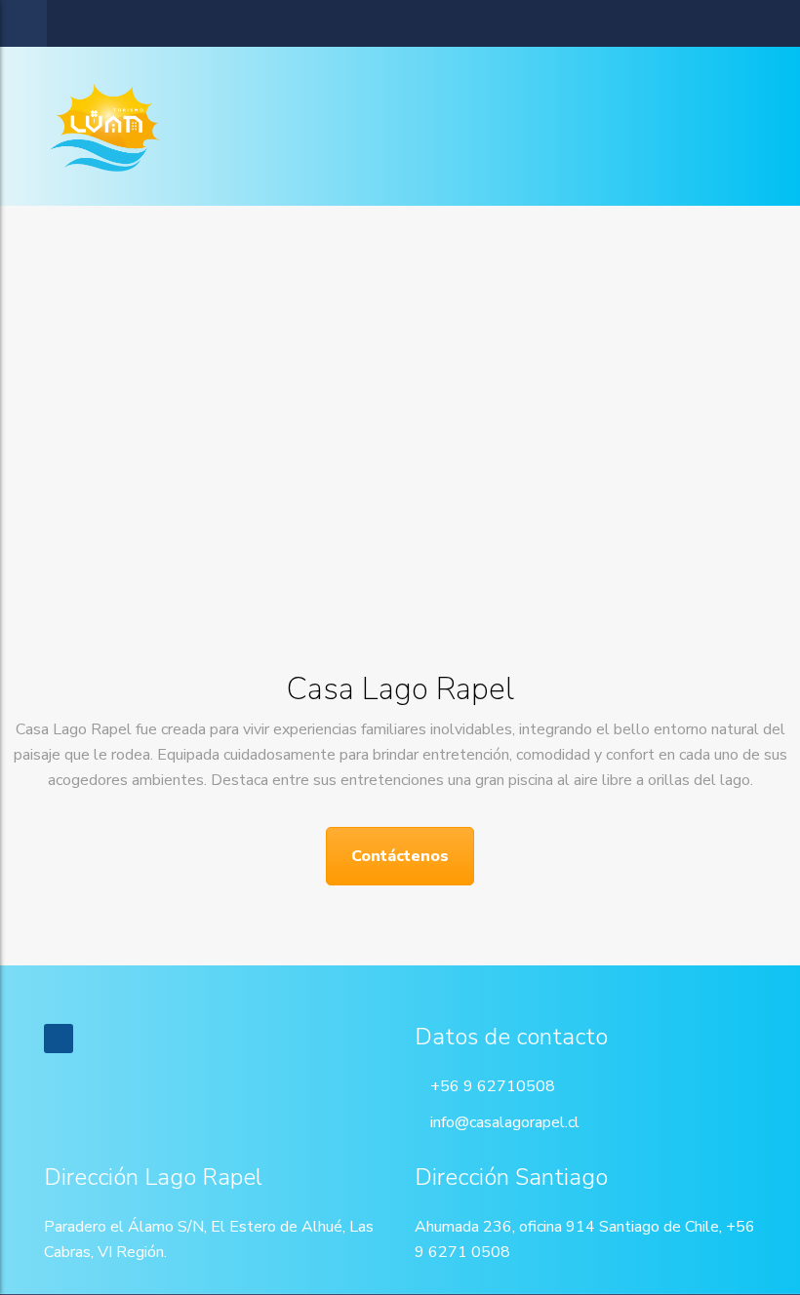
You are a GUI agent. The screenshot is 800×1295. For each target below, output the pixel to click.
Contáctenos (400, 856)
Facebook (58, 1038)
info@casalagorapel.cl (505, 1122)
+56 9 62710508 (492, 1086)
